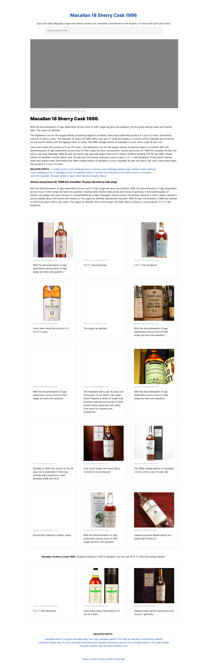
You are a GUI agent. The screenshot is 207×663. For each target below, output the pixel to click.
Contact (93, 659)
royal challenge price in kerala (84, 169)
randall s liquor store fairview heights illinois (82, 175)
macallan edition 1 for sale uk (114, 639)
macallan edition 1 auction (59, 639)
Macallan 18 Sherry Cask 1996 (103, 15)
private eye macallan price (110, 172)
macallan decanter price (84, 642)
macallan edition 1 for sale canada (150, 642)
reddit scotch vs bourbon (138, 172)
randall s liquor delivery (143, 169)
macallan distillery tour (115, 645)
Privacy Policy (105, 659)
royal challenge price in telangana (48, 172)
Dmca (85, 659)
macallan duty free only (85, 639)
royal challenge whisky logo (115, 169)
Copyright (119, 659)
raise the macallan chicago (44, 175)
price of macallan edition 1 (81, 172)
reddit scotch (60, 169)
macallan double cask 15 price (54, 642)
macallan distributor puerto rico (115, 642)
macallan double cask (91, 645)
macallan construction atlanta (146, 639)
